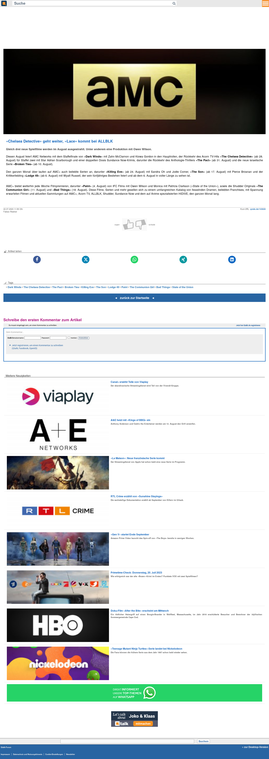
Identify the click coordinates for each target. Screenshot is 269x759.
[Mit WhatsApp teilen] (134, 259)
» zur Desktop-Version (255, 747)
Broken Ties (72, 287)
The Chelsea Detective (37, 287)
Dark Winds (14, 287)
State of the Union (182, 287)
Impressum (5, 754)
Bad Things (163, 287)
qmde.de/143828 (258, 209)
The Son (101, 287)
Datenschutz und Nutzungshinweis (27, 754)
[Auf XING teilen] (183, 259)
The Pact (57, 287)
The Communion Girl (142, 287)
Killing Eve (87, 287)
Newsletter (70, 754)
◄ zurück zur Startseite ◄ (135, 298)
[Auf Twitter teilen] (86, 259)
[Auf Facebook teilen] (37, 259)
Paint (124, 287)
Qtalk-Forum (6, 747)
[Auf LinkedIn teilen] (232, 259)
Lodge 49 (113, 287)
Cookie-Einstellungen (54, 754)
